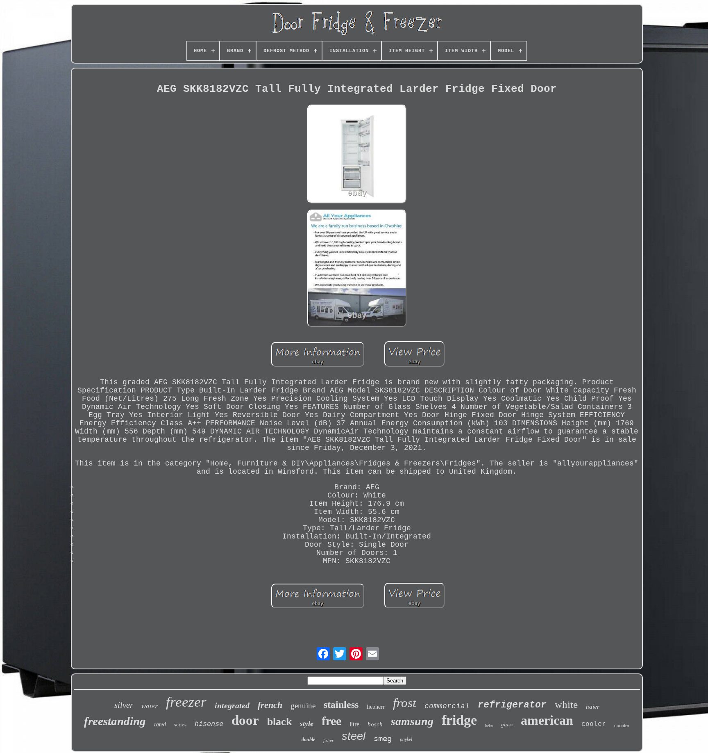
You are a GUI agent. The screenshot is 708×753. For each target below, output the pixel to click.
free (331, 721)
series (180, 724)
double (308, 739)
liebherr (376, 707)
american (547, 720)
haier (592, 706)
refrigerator (512, 705)
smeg (383, 738)
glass (507, 724)
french (270, 705)
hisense (209, 724)
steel (353, 736)
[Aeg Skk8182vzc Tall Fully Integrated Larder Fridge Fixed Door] (357, 155)
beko (489, 725)
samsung (412, 721)
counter (621, 725)
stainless (341, 704)
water (149, 705)
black (279, 722)
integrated (232, 705)
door (245, 720)
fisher (328, 740)
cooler (593, 724)
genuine (302, 705)
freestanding (115, 721)
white (566, 704)
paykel (406, 739)
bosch (375, 724)
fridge (459, 720)
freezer (186, 702)
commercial (447, 706)
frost (404, 703)
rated (160, 724)
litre (354, 724)
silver (123, 705)
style (306, 723)
